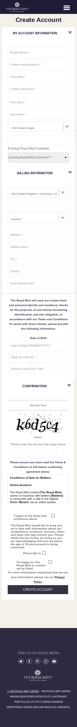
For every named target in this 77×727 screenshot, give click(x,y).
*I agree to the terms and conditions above (30, 517)
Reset (38, 437)
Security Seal (38, 405)
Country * (17, 219)
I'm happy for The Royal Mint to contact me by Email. (31, 565)
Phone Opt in (32, 553)
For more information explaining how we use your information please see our (38, 577)
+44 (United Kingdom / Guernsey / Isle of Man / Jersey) (22, 128)
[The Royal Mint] (38, 683)
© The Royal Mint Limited (23, 691)
